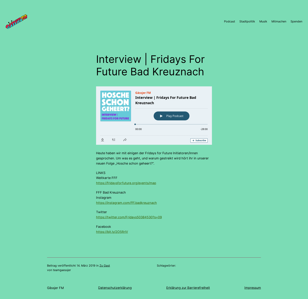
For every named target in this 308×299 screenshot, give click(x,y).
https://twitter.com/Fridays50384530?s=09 (129, 217)
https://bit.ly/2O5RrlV (112, 232)
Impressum (252, 288)
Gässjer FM (55, 288)
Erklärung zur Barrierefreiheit (188, 288)
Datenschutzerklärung (115, 288)
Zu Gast (104, 265)
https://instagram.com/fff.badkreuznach (126, 203)
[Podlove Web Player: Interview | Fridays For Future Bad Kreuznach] (154, 115)
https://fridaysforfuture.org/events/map (126, 183)
